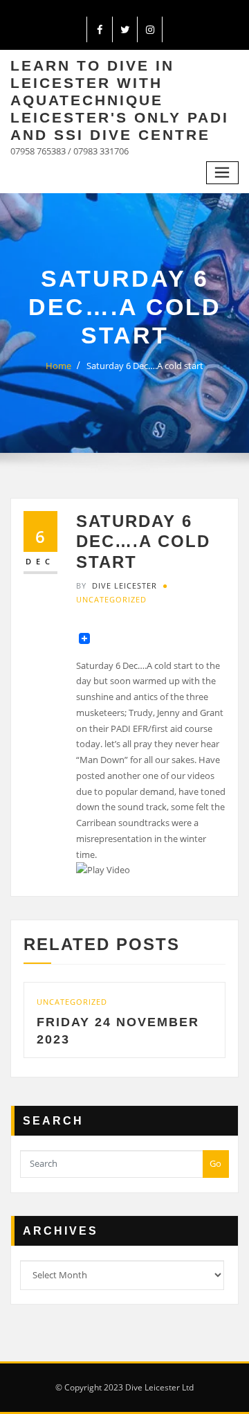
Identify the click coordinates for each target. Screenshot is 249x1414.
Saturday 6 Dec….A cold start (144, 365)
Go (215, 1163)
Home (58, 365)
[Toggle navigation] (222, 172)
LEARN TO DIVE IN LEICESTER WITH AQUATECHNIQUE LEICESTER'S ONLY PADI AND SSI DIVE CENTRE (119, 100)
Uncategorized (111, 599)
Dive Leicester (116, 585)
